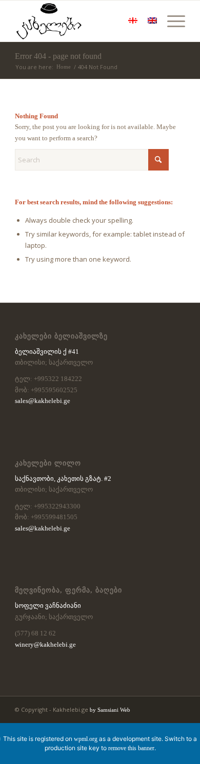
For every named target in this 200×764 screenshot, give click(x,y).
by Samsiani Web (110, 710)
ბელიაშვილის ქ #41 (47, 351)
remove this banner (131, 748)
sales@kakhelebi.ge (42, 401)
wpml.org (85, 738)
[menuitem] (171, 21)
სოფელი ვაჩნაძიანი (48, 605)
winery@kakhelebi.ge (45, 644)
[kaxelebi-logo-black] (83, 21)
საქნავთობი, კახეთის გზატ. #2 (63, 478)
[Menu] (171, 21)
